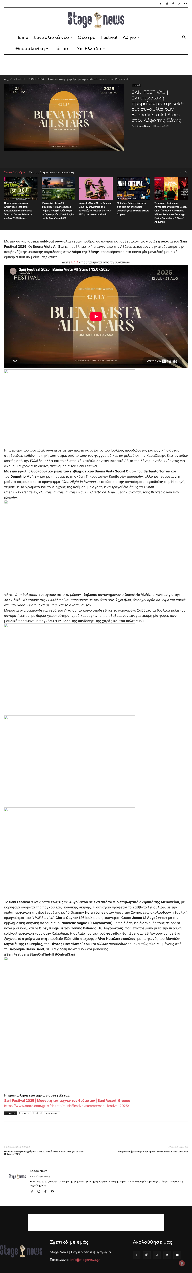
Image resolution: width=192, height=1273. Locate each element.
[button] (183, 37)
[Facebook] (161, 3)
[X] (179, 3)
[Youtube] (185, 3)
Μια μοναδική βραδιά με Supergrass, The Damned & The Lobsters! (153, 1151)
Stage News (143, 126)
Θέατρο (87, 37)
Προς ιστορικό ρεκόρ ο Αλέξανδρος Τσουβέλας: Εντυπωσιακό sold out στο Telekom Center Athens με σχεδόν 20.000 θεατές (18, 210)
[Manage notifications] (182, 1263)
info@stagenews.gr (85, 1260)
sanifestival (52, 1113)
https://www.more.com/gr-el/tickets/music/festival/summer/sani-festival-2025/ (66, 1106)
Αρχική (8, 79)
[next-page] (186, 172)
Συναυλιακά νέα (51, 37)
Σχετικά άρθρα (14, 172)
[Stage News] (96, 20)
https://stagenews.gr (40, 1176)
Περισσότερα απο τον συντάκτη (51, 172)
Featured (24, 1113)
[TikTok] (173, 3)
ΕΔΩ (74, 262)
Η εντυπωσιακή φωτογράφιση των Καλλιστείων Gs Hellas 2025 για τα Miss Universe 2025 (44, 1153)
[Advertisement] (96, 64)
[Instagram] (167, 3)
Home (21, 37)
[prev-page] (180, 172)
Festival (109, 37)
